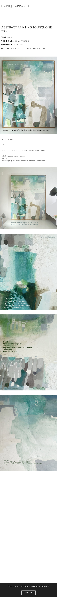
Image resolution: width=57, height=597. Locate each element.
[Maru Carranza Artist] (15, 6)
